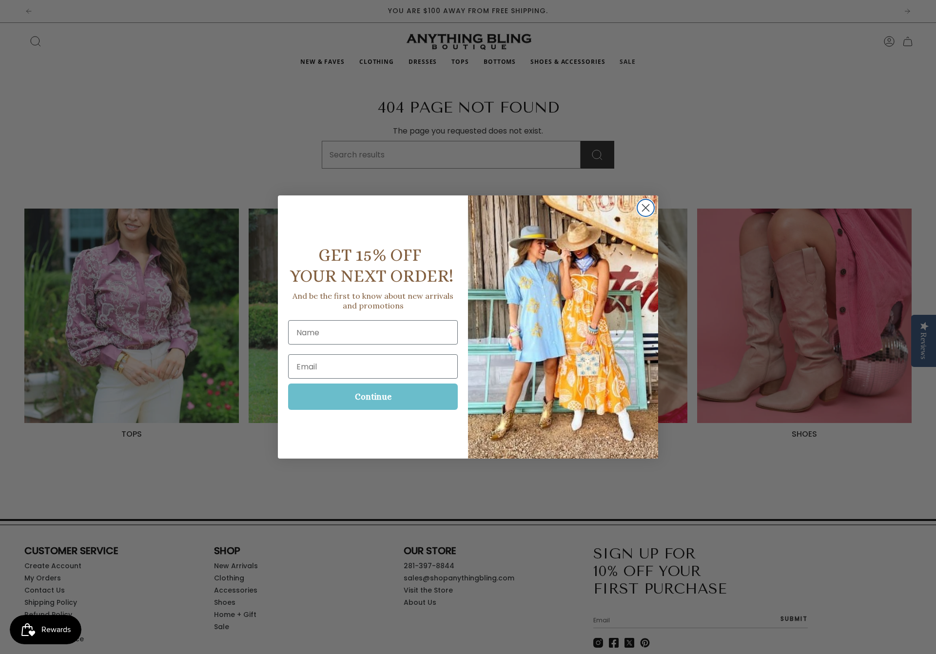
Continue (373, 397)
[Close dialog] (645, 207)
